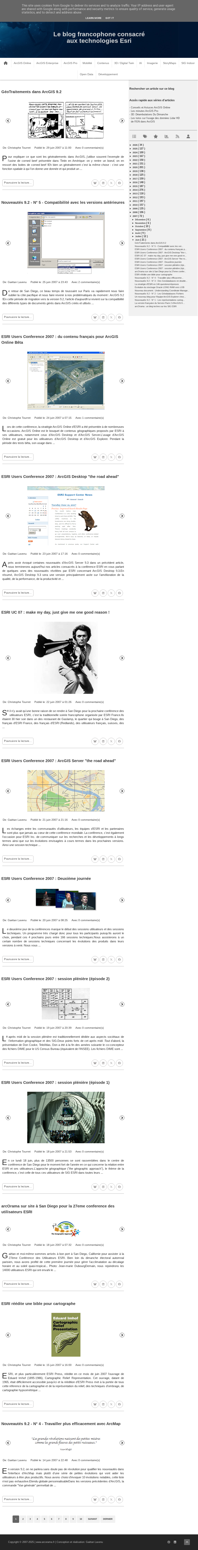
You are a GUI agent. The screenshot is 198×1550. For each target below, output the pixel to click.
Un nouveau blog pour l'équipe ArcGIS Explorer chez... (160, 297)
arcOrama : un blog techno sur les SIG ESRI (156, 306)
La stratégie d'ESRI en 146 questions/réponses (157, 284)
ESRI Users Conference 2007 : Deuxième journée (46, 878)
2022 (135, 160)
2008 (135, 212)
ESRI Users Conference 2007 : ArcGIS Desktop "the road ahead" (60, 476)
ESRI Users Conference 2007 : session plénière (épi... (160, 265)
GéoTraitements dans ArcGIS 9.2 (31, 92)
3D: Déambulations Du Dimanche (149, 114)
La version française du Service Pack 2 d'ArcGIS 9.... (160, 303)
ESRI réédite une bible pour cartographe (38, 1303)
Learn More (93, 18)
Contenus (103, 63)
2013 (135, 193)
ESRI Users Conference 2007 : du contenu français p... (161, 249)
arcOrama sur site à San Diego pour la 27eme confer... (160, 271)
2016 (135, 182)
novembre (140, 223)
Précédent (8, 121)
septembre (141, 230)
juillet (138, 236)
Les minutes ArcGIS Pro (144, 111)
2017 (135, 179)
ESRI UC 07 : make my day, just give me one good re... (160, 255)
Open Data (86, 74)
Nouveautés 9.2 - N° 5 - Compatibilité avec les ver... (159, 246)
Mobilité (87, 63)
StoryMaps (169, 63)
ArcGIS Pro (70, 63)
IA (140, 63)
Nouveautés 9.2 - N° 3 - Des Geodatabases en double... (161, 281)
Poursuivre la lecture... (18, 182)
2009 (135, 208)
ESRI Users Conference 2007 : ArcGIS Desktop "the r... (161, 252)
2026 (135, 145)
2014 (135, 190)
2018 (135, 175)
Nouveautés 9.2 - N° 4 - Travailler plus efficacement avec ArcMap (60, 1424)
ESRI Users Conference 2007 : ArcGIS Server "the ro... (161, 259)
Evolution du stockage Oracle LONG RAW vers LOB (159, 287)
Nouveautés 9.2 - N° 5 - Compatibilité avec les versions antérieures (63, 202)
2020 (135, 167)
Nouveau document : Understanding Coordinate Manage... (162, 290)
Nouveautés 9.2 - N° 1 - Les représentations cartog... (160, 300)
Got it (109, 18)
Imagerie (152, 63)
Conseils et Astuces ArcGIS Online (150, 107)
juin (137, 240)
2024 (135, 152)
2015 (135, 186)
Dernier (108, 1519)
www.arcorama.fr (45, 1542)
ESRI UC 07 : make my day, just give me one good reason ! (55, 612)
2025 (135, 148)
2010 (135, 205)
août (138, 233)
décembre (140, 219)
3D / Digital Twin (124, 63)
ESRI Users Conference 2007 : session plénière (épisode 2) (55, 979)
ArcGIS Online (22, 63)
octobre (139, 226)
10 (81, 1519)
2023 (135, 156)
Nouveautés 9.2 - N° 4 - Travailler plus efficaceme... (159, 278)
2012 (135, 197)
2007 (135, 216)
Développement (108, 74)
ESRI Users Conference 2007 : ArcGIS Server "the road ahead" (58, 761)
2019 (135, 171)
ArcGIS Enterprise (47, 63)
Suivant (122, 121)
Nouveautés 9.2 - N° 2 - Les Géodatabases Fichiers (159, 293)
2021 (135, 164)
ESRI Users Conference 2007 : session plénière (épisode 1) (55, 1082)
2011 (135, 201)
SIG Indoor (188, 63)
